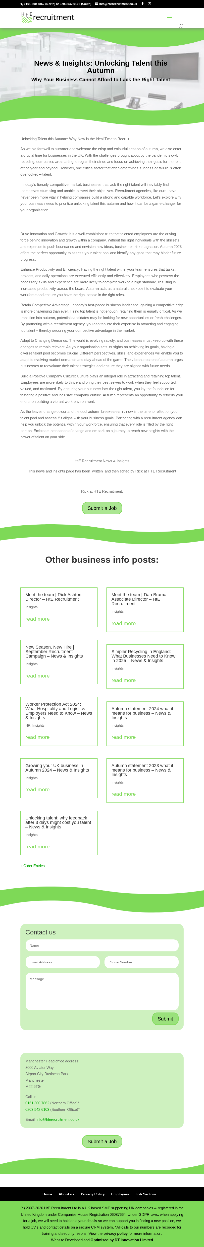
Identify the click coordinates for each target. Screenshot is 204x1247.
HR (27, 725)
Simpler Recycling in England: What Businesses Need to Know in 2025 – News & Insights (143, 656)
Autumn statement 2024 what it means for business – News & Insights (142, 713)
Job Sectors (146, 1194)
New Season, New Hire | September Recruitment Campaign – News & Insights (54, 652)
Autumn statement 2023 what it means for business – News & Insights (142, 770)
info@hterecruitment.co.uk (58, 1119)
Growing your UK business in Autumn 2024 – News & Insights (57, 768)
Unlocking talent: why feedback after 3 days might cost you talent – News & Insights (58, 822)
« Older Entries (32, 866)
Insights (31, 607)
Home (47, 1194)
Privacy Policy (93, 1194)
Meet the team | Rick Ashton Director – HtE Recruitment (53, 597)
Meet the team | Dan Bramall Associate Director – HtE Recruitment (139, 599)
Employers (120, 1194)
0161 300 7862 (34, 4)
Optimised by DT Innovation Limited (122, 1240)
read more (37, 619)
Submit (165, 1018)
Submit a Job (102, 508)
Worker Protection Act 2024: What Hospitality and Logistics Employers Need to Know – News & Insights (58, 711)
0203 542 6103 (70, 4)
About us (66, 1194)
